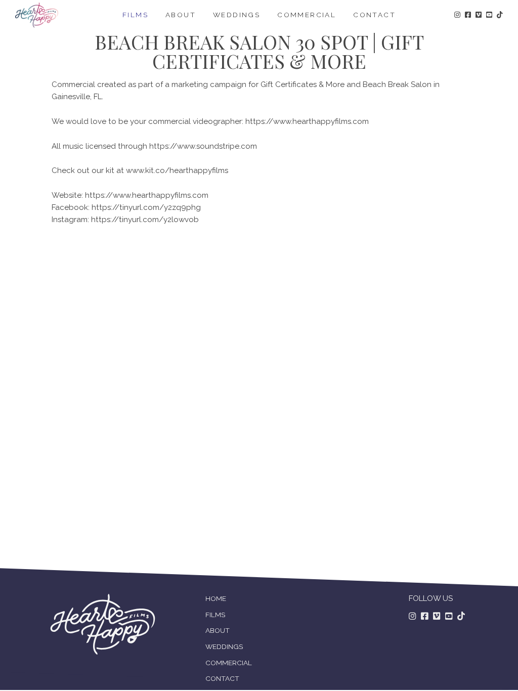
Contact (374, 15)
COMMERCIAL (228, 663)
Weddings (236, 15)
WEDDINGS (224, 646)
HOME (215, 598)
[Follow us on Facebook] (424, 617)
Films (135, 15)
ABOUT (217, 630)
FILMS (215, 615)
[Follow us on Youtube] (449, 617)
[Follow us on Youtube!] (489, 15)
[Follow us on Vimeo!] (479, 15)
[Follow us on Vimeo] (437, 617)
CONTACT (222, 678)
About (180, 15)
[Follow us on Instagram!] (457, 15)
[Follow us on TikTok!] (500, 15)
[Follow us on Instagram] (412, 617)
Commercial (306, 15)
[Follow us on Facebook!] (468, 15)
